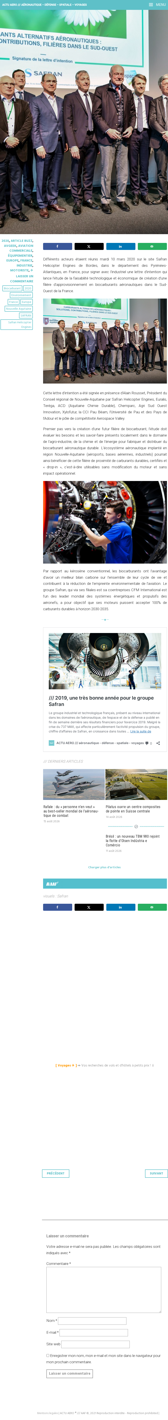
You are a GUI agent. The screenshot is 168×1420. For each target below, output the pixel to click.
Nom (51, 1320)
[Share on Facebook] (57, 246)
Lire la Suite (20, 113)
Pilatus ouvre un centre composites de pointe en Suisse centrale (133, 809)
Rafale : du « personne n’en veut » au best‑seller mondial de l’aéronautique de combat (71, 811)
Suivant (156, 1173)
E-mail (52, 1332)
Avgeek (10, 246)
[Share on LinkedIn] (120, 246)
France (26, 260)
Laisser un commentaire (21, 279)
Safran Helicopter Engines (19, 325)
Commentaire (58, 1263)
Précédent (56, 1173)
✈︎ (31, 270)
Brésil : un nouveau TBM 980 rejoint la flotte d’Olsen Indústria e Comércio (133, 840)
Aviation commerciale (21, 248)
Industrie (24, 265)
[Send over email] (152, 246)
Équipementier (20, 255)
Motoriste (19, 270)
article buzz (21, 241)
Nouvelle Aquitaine (18, 308)
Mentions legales (47, 1413)
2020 (5, 241)
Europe (12, 260)
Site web (53, 1344)
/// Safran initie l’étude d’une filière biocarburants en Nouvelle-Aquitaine (71, 81)
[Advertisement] (106, 955)
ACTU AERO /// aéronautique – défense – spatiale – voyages (44, 4)
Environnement (21, 295)
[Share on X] (89, 246)
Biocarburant (12, 288)
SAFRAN (26, 315)
